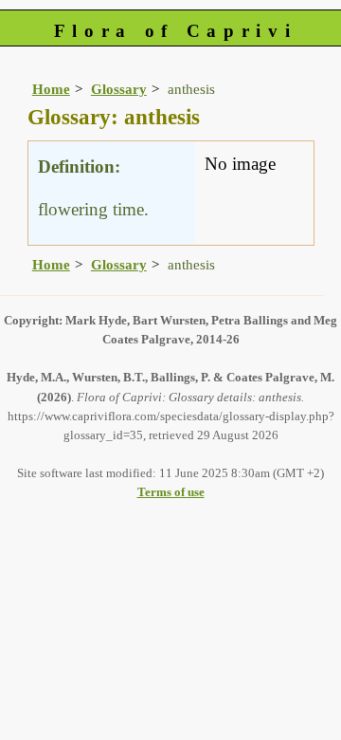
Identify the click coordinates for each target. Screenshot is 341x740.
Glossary (119, 89)
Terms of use (171, 492)
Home (51, 89)
